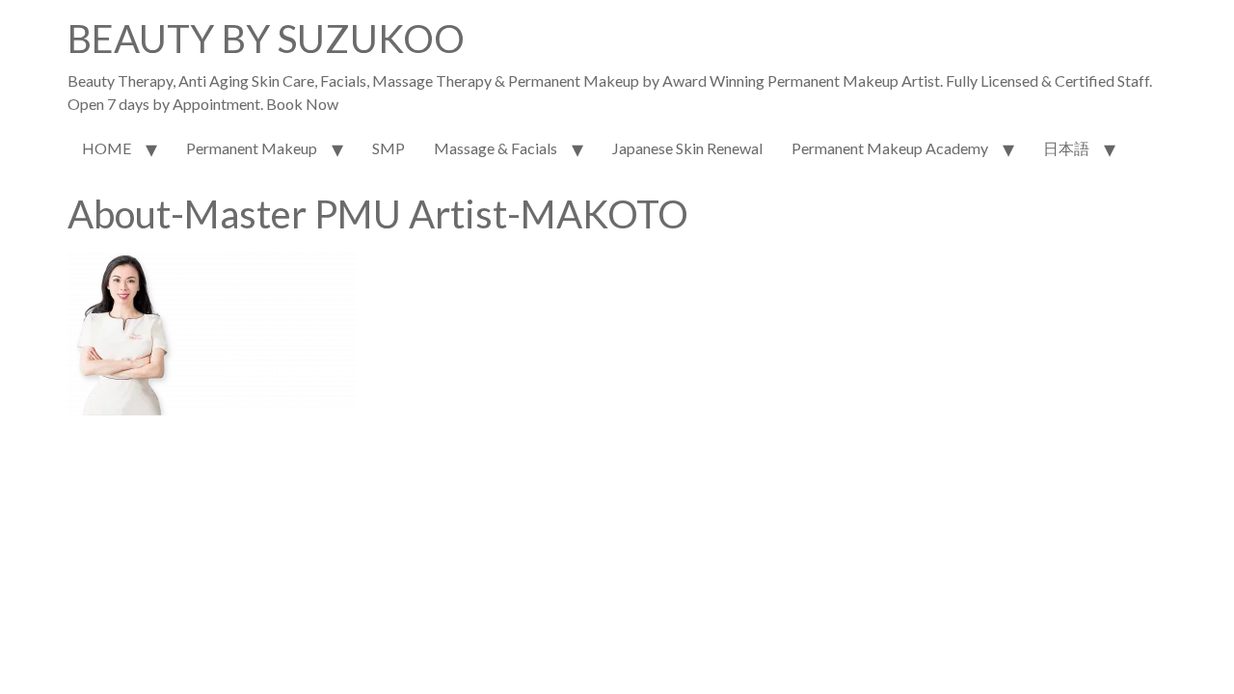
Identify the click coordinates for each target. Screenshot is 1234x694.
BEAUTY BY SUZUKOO (266, 38)
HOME (106, 148)
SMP (388, 148)
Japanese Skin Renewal (687, 148)
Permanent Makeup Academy (889, 148)
